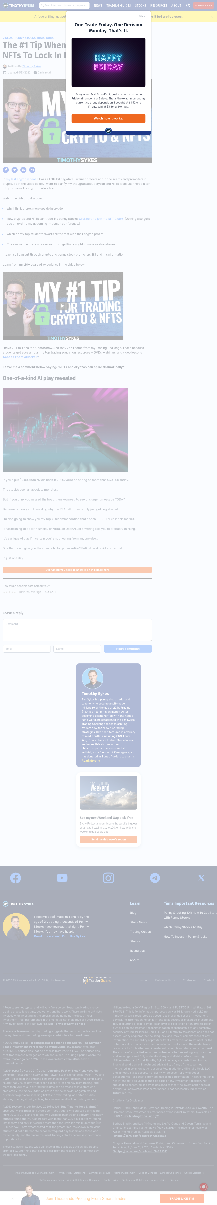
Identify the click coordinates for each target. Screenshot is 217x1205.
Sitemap (174, 1180)
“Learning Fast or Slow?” (64, 1070)
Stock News (138, 922)
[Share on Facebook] (6, 170)
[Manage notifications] (204, 1187)
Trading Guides (140, 932)
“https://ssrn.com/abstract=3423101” (140, 1151)
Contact (209, 980)
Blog (133, 913)
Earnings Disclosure (99, 1172)
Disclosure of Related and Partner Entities (144, 1180)
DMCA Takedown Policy (51, 1180)
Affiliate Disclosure (194, 1172)
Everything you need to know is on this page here (77, 569)
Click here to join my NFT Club (100, 219)
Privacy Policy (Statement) (71, 1172)
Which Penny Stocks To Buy (183, 927)
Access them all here (19, 357)
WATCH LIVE (205, 5)
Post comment (128, 649)
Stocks (135, 941)
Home (143, 980)
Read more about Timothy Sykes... (61, 936)
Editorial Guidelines (170, 1172)
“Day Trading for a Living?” (79, 1106)
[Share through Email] (32, 170)
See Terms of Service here (66, 1023)
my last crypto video (20, 179)
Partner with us (165, 980)
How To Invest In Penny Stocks (185, 937)
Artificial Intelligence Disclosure (83, 1180)
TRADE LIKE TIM (182, 1198)
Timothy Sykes (31, 66)
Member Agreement (124, 1172)
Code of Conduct (148, 1172)
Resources (137, 951)
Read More (89, 761)
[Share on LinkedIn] (23, 170)
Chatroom (189, 980)
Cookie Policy (111, 1180)
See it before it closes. (165, 16)
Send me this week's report (108, 839)
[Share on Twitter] (15, 170)
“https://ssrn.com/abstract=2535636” (140, 1135)
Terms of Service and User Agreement (33, 1172)
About (134, 960)
